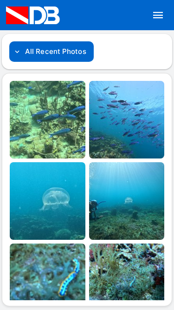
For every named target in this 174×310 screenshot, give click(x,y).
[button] (158, 15)
